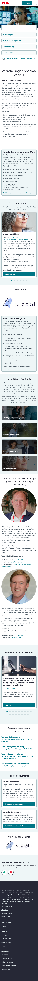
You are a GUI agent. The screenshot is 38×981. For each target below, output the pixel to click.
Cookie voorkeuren (7, 913)
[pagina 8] (27, 711)
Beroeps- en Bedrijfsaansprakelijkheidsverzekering (16, 238)
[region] (19, 245)
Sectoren (4, 926)
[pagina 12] (16, 714)
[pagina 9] (30, 711)
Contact (4, 935)
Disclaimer (4, 910)
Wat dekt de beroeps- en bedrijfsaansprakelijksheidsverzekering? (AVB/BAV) (17, 739)
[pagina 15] (24, 714)
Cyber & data (10, 688)
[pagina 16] (27, 714)
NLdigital (6, 369)
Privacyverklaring (6, 907)
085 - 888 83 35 (19, 560)
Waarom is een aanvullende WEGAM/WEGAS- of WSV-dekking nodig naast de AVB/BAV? (17, 756)
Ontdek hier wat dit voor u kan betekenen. (17, 193)
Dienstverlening (6, 958)
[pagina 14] (21, 714)
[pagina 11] (13, 714)
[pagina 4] (20, 280)
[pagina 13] (19, 714)
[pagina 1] (11, 280)
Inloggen (28, 3)
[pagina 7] (24, 711)
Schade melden (6, 942)
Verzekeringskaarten (8, 966)
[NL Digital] (19, 845)
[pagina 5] (23, 280)
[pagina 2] (14, 280)
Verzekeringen (6, 922)
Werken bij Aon (6, 969)
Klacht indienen (6, 939)
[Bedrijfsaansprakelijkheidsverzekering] (19, 222)
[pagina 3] (17, 280)
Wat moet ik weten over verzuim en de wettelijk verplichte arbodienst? (16, 764)
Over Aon (4, 955)
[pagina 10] (10, 714)
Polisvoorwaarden (7, 962)
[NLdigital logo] (19, 302)
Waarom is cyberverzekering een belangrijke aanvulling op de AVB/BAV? (16, 747)
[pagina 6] (26, 280)
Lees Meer (8, 705)
